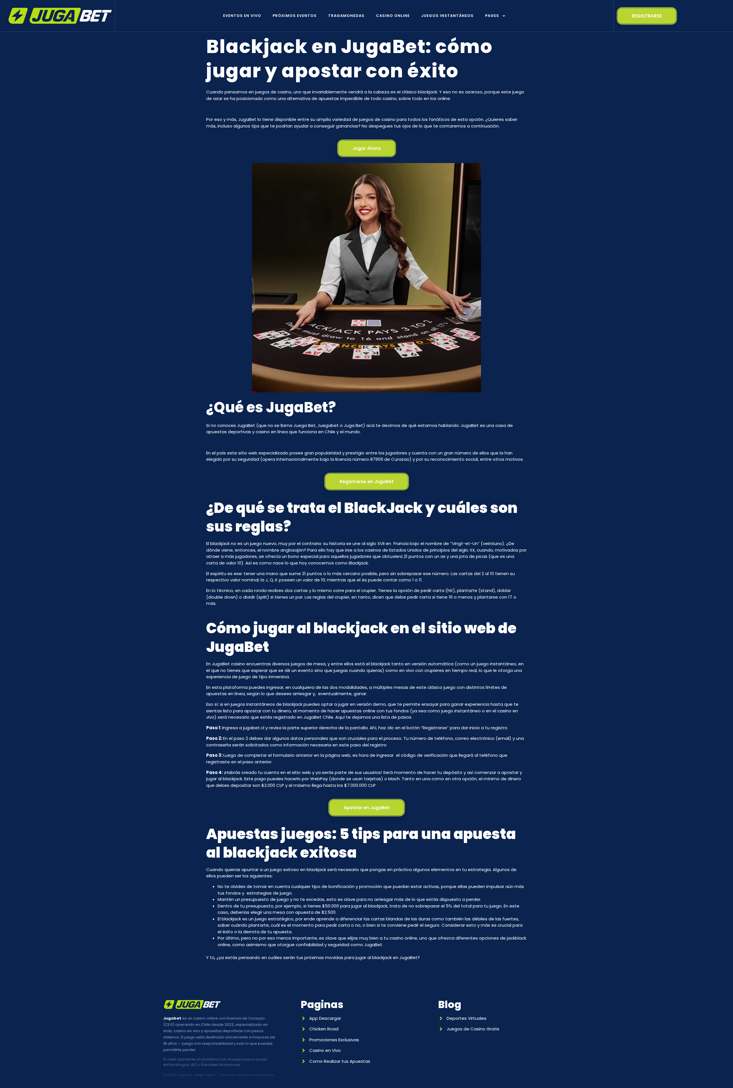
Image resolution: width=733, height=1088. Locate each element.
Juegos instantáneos (447, 15)
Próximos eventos (295, 15)
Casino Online (393, 15)
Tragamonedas (346, 15)
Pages (492, 15)
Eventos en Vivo (242, 15)
